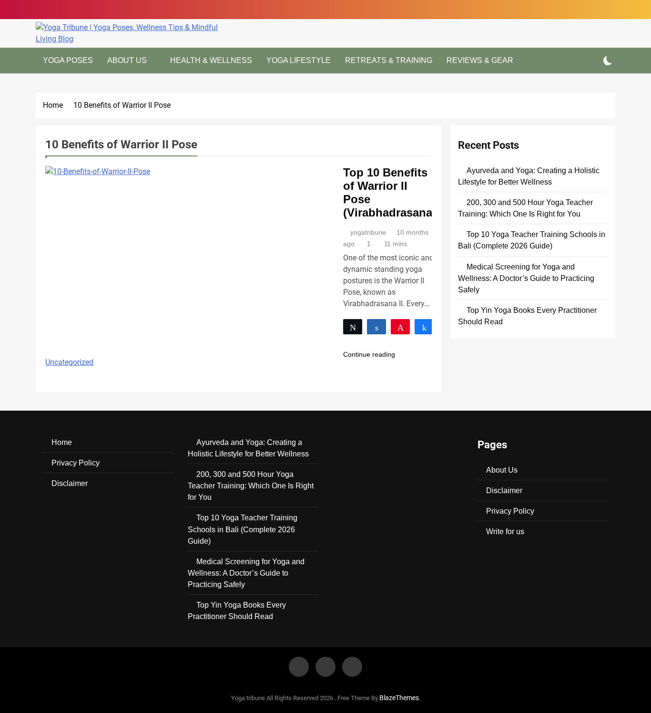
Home (61, 442)
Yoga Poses (68, 60)
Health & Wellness (211, 60)
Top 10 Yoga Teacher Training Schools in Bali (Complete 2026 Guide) (242, 529)
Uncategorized (69, 362)
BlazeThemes (399, 698)
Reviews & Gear (480, 60)
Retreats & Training (388, 60)
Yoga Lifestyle (298, 60)
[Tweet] (353, 327)
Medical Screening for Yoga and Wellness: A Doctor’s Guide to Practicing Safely (526, 278)
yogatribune (368, 232)
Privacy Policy (75, 462)
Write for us (505, 531)
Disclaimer (69, 483)
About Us (127, 60)
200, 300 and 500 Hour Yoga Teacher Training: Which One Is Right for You (251, 485)
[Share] (376, 327)
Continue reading (369, 354)
